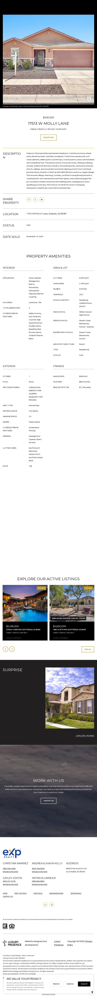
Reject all (56, 984)
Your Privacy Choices (48, 994)
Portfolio (38, 893)
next (18, 98)
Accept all (84, 984)
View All (87, 649)
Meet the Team (20, 893)
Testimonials (75, 893)
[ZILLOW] (51, 904)
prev (11, 98)
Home (5, 893)
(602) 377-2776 (9, 881)
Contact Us (8, 896)
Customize (70, 984)
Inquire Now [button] (48, 137)
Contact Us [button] (49, 801)
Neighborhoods (56, 893)
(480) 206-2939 (9, 869)
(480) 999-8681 (38, 881)
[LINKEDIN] (45, 904)
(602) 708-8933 (38, 869)
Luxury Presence (59, 943)
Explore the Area (85, 736)
